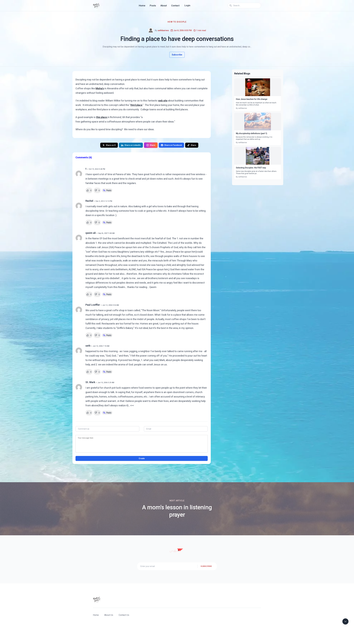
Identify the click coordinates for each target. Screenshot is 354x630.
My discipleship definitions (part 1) (251, 133)
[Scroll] (345, 621)
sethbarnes (163, 30)
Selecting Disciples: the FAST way (251, 168)
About (163, 5)
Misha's (100, 88)
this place (101, 117)
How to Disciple (177, 22)
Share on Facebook (173, 145)
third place (136, 105)
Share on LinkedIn (132, 145)
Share (152, 145)
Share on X (111, 145)
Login (187, 5)
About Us (108, 615)
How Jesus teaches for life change (251, 99)
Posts (153, 5)
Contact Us (124, 615)
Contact (175, 5)
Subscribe (177, 54)
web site (162, 100)
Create (142, 458)
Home (142, 5)
